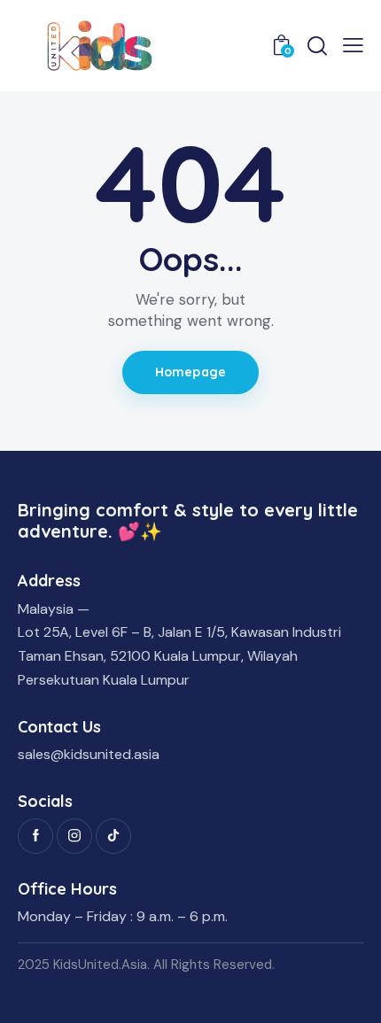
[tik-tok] (113, 836)
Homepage (190, 372)
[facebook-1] (35, 836)
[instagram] (74, 836)
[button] (353, 45)
